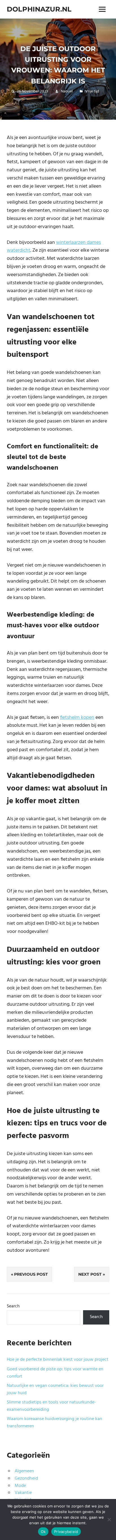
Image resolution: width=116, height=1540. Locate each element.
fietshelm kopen (77, 718)
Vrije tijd (92, 91)
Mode (20, 1485)
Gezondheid (26, 1478)
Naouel (67, 91)
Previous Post (31, 1274)
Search (13, 1306)
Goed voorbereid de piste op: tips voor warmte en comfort (55, 1373)
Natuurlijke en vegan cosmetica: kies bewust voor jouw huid (55, 1389)
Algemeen (24, 1471)
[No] (109, 1519)
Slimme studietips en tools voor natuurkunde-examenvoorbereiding (51, 1406)
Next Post (90, 1274)
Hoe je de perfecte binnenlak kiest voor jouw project (57, 1359)
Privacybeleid (66, 1531)
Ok (43, 1531)
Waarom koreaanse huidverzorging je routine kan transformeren (54, 1422)
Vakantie (23, 1492)
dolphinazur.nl (39, 9)
